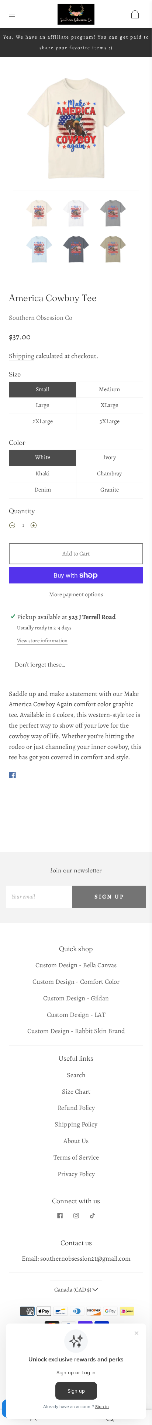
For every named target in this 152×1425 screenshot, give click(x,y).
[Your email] (39, 897)
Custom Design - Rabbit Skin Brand (76, 1030)
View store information (42, 640)
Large (42, 405)
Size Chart (76, 1091)
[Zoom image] (76, 130)
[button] (25, 130)
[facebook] (60, 1216)
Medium (109, 389)
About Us (76, 1140)
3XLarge (110, 421)
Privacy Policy (76, 1173)
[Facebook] (12, 775)
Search (76, 1075)
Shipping (21, 355)
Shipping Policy (76, 1124)
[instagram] (76, 1216)
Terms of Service (76, 1157)
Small (42, 389)
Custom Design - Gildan (76, 998)
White (42, 457)
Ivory (109, 457)
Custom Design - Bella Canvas (76, 965)
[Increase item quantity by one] (33, 526)
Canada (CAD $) (73, 1290)
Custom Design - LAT (76, 1014)
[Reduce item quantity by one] (12, 526)
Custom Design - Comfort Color (76, 981)
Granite (109, 490)
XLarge (109, 405)
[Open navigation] (17, 14)
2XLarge (42, 421)
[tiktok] (92, 1216)
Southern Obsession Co (40, 317)
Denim (42, 490)
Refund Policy (76, 1107)
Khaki (42, 473)
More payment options (76, 594)
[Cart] (135, 14)
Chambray (109, 473)
